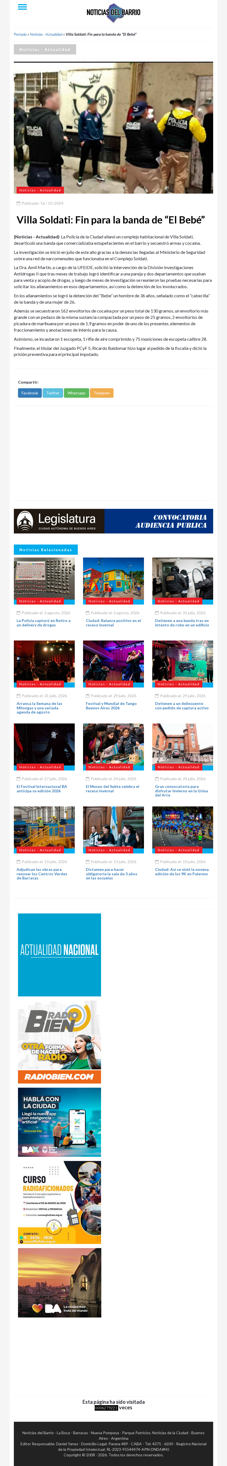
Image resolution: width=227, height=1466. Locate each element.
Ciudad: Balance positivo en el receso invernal (113, 622)
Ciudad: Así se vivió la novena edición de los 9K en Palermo (182, 871)
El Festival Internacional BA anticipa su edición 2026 (42, 788)
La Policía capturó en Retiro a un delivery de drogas (44, 622)
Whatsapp (77, 392)
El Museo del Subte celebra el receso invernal (112, 788)
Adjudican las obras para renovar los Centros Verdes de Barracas (42, 873)
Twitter (53, 392)
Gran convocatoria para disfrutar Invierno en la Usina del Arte (181, 790)
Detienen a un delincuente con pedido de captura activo (182, 705)
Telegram (102, 392)
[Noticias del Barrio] (113, 12)
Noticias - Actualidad (46, 34)
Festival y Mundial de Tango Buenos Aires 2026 (111, 705)
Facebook (30, 392)
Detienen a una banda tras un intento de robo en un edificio (182, 622)
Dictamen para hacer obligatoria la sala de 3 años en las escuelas (111, 873)
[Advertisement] (113, 453)
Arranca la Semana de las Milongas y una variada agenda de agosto (39, 707)
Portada (20, 34)
